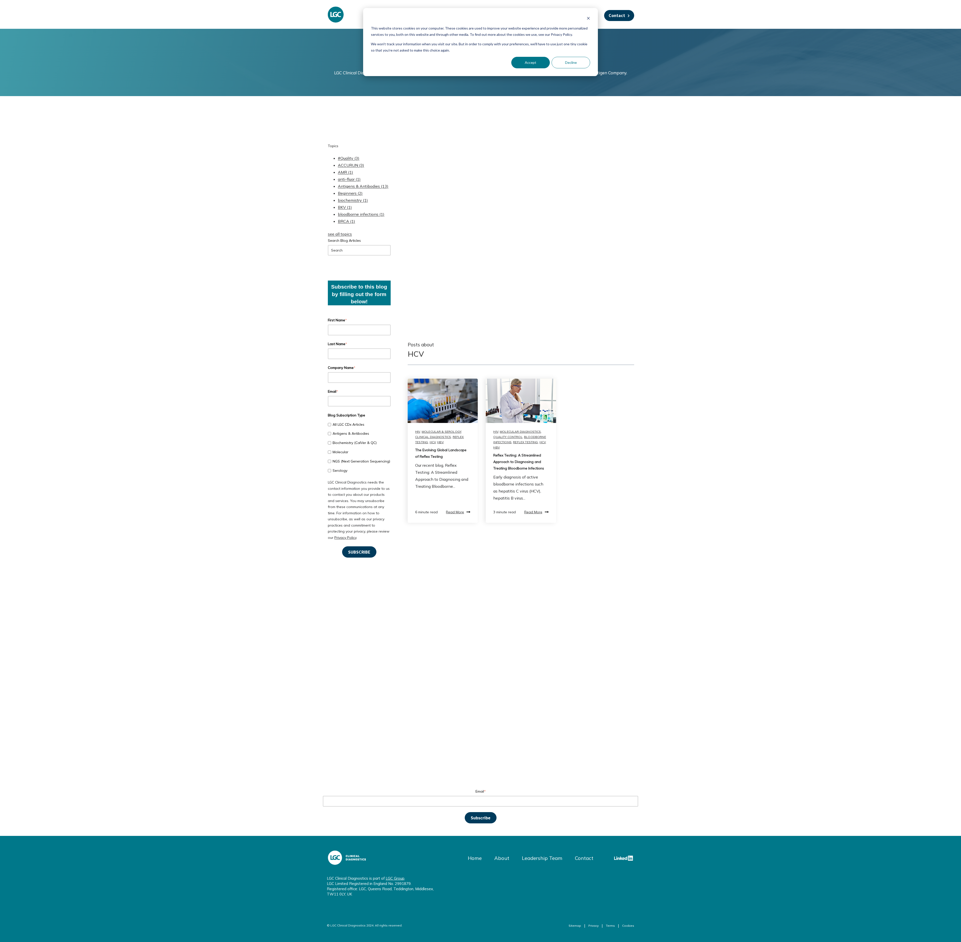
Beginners (350, 193)
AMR (345, 172)
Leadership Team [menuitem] (542, 858)
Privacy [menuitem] (593, 925)
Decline (571, 62)
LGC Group (395, 878)
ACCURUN (351, 165)
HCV (433, 442)
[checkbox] (359, 447)
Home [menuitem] (475, 858)
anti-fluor (349, 179)
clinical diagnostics (433, 437)
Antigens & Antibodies (363, 186)
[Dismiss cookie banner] (588, 19)
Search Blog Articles (344, 240)
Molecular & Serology (441, 431)
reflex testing (525, 442)
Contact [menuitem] (584, 858)
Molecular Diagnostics (520, 431)
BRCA (346, 221)
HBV (440, 442)
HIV (417, 431)
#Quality (348, 158)
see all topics (340, 234)
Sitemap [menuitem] (575, 925)
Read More (455, 512)
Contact (617, 15)
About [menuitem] (501, 858)
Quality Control (507, 437)
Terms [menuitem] (610, 925)
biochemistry (353, 200)
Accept (530, 62)
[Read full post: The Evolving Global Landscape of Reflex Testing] (443, 401)
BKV (345, 207)
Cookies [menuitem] (628, 925)
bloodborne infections (361, 214)
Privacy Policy (345, 537)
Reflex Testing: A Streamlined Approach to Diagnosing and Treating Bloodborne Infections (518, 461)
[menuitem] (623, 858)
